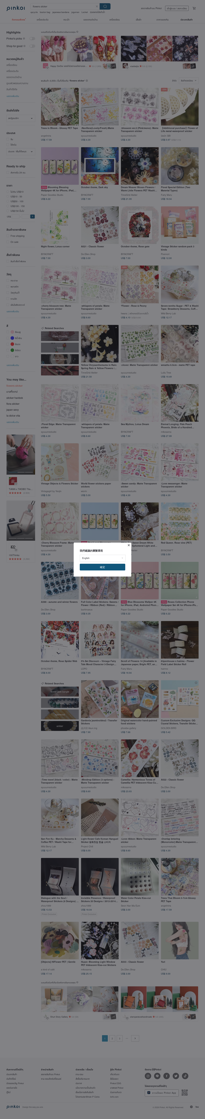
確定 (102, 567)
